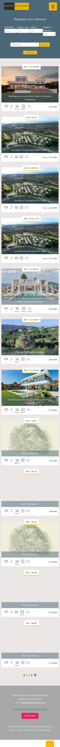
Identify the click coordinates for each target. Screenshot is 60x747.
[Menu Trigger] (53, 6)
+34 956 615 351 (35, 699)
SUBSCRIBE (30, 716)
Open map (30, 52)
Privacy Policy (30, 730)
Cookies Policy (44, 730)
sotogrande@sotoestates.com (33, 702)
